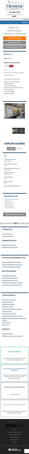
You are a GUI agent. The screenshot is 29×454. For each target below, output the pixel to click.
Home (2, 22)
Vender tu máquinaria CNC (14, 434)
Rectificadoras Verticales (9, 275)
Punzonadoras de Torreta (9, 300)
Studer (12, 75)
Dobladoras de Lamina (8, 304)
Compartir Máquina (14, 38)
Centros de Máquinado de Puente (11, 267)
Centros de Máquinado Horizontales (12, 264)
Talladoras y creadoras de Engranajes (12, 336)
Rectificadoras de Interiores (10, 280)
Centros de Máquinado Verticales (11, 262)
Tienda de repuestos (14, 437)
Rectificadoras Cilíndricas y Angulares (14, 72)
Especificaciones (14, 42)
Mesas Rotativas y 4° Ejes (9, 313)
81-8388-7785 (14, 12)
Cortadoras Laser (7, 311)
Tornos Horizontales (7, 236)
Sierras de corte (6, 322)
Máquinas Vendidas (12, 22)
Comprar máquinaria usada (14, 432)
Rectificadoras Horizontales (10, 278)
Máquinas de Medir (7, 302)
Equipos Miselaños (7, 333)
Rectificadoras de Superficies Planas (12, 285)
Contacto (14, 442)
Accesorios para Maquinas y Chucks (12, 309)
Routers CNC (5, 325)
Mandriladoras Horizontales (10, 247)
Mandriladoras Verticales (9, 245)
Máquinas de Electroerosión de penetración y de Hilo (14, 319)
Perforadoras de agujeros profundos (12, 316)
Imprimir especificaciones (14, 47)
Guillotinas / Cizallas (7, 307)
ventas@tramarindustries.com (14, 14)
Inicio (14, 429)
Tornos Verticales (7, 234)
